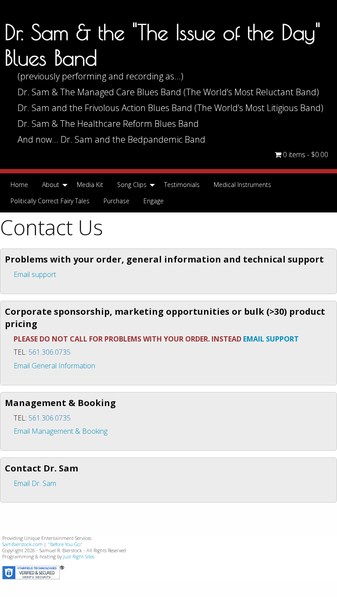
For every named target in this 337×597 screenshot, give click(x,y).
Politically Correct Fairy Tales (50, 201)
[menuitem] (19, 185)
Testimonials (182, 184)
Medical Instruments (242, 184)
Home (19, 184)
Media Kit (90, 184)
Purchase (116, 201)
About (50, 184)
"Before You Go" (65, 544)
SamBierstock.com (22, 544)
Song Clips (132, 184)
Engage (153, 201)
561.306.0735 (50, 352)
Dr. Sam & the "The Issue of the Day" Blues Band (162, 45)
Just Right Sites (78, 556)
